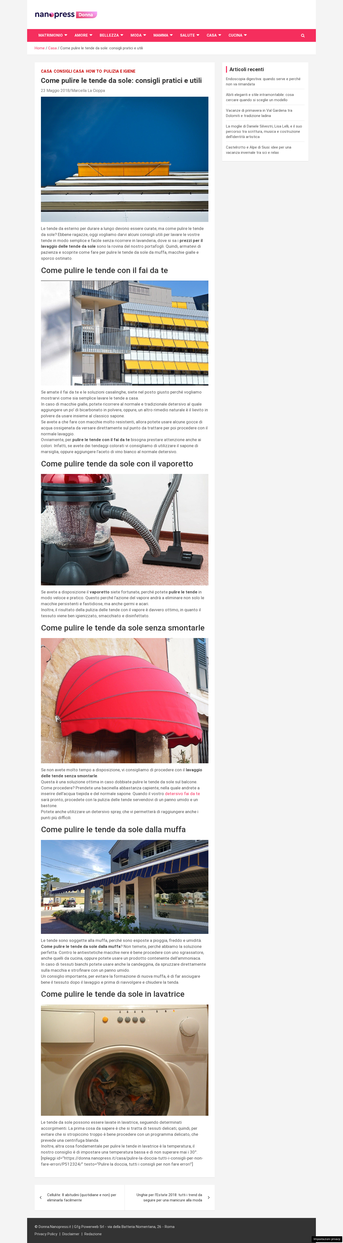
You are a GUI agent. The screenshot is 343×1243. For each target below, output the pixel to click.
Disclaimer (70, 1234)
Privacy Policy (46, 1234)
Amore (81, 35)
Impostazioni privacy (327, 1239)
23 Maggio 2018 (55, 90)
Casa (212, 35)
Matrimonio (50, 35)
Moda (136, 35)
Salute (187, 35)
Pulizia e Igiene (119, 71)
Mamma (160, 35)
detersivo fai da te (182, 793)
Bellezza (109, 35)
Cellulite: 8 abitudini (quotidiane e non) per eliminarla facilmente (81, 1197)
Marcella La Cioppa (88, 90)
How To (94, 71)
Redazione (93, 1234)
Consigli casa (69, 71)
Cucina (235, 35)
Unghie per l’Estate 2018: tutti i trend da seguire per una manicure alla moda (169, 1197)
